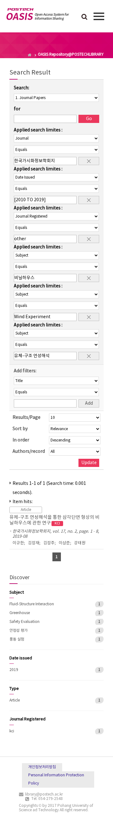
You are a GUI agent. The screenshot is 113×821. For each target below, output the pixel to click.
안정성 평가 (18, 631)
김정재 (33, 543)
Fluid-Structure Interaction (31, 604)
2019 (13, 670)
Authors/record (29, 451)
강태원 (79, 543)
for (17, 109)
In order (21, 440)
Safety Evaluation (24, 622)
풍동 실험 (16, 639)
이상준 (64, 543)
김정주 (49, 543)
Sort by (20, 428)
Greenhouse (19, 613)
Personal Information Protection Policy (56, 779)
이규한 (18, 543)
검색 (84, 17)
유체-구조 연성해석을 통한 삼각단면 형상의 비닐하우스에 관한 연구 (54, 520)
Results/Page (26, 417)
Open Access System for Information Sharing (37, 15)
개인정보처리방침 (42, 767)
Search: (21, 88)
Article (14, 700)
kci (11, 731)
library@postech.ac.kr (44, 794)
